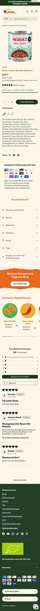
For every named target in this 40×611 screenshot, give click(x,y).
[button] (32, 11)
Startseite (5, 25)
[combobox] (20, 19)
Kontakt (5, 501)
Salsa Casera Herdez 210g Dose (18, 25)
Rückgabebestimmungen (11, 524)
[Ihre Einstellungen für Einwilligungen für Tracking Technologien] (36, 607)
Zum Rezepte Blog (20, 284)
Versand (13, 80)
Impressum (6, 512)
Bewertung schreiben (20, 377)
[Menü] (36, 11)
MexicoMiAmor (11, 606)
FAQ (3, 505)
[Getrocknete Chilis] (28, 310)
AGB (4, 520)
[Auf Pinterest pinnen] (18, 155)
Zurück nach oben (20, 480)
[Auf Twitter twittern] (10, 155)
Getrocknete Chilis (27, 322)
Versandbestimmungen (10, 509)
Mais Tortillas (10, 321)
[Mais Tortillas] (10, 310)
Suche (4, 494)
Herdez (4, 67)
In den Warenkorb (27, 102)
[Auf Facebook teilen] (14, 155)
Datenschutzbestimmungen (12, 516)
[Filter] (4, 383)
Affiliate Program (8, 498)
